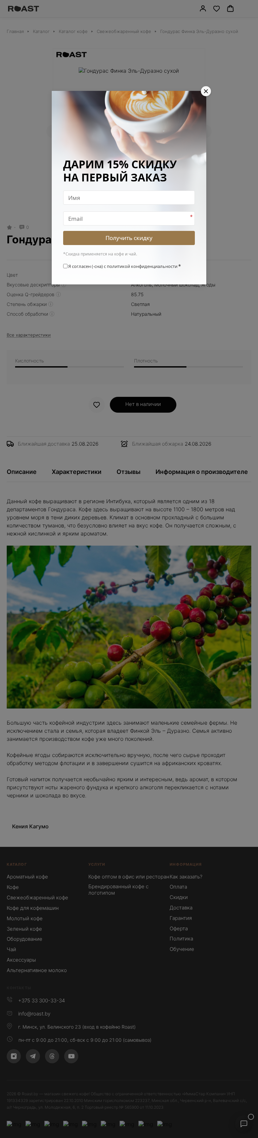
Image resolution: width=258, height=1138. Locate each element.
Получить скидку (129, 238)
